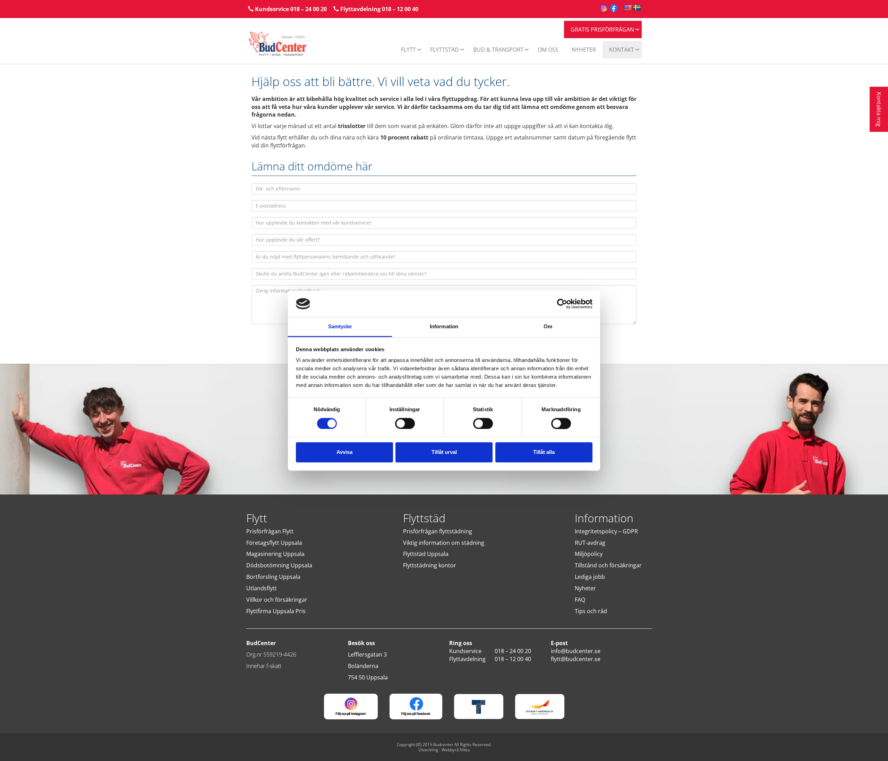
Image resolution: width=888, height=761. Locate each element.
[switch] (405, 423)
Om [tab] (548, 327)
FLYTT (408, 49)
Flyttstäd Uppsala (426, 554)
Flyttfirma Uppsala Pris (276, 611)
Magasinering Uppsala (275, 554)
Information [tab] (444, 327)
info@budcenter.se (575, 651)
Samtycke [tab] (340, 327)
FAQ (580, 599)
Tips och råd (591, 611)
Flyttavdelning (467, 659)
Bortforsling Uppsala (273, 577)
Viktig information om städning (443, 543)
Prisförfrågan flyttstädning (437, 531)
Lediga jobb (590, 577)
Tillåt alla (544, 452)
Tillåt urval (444, 452)
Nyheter (585, 588)
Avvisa (344, 452)
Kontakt (621, 49)
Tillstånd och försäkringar (608, 565)
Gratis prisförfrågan (602, 29)
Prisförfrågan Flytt (269, 531)
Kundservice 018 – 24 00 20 (290, 9)
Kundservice (465, 651)
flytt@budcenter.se (575, 659)
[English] (628, 8)
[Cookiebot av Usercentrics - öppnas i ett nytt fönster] (562, 303)
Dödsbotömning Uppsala (279, 565)
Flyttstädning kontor (429, 565)
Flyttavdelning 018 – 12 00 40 (378, 9)
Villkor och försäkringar (276, 599)
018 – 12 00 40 (513, 659)
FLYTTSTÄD (444, 49)
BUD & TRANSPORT (498, 49)
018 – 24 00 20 (513, 651)
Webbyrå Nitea (456, 750)
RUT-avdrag (590, 543)
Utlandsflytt (261, 588)
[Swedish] (637, 8)
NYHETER (584, 49)
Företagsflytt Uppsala (274, 543)
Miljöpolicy (589, 554)
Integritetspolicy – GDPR (606, 531)
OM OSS (548, 49)
